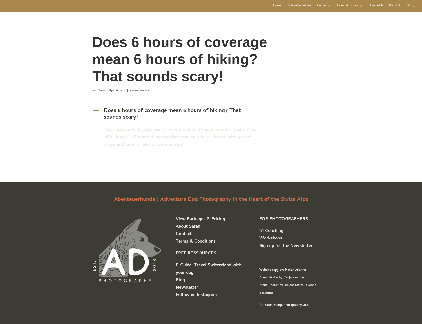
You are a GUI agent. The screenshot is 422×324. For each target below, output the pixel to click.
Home (277, 6)
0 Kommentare (139, 90)
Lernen (322, 6)
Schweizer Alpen (299, 6)
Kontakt (394, 6)
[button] (179, 115)
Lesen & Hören (347, 6)
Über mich (376, 6)
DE (409, 6)
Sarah (102, 90)
